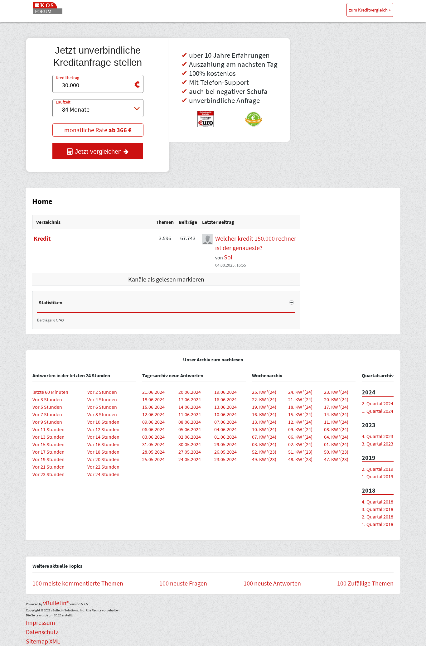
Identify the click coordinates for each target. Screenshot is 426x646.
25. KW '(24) (264, 392)
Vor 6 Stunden (102, 407)
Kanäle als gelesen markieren (166, 279)
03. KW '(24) (264, 444)
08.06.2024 (189, 422)
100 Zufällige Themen (365, 583)
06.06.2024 (153, 429)
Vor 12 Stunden (103, 429)
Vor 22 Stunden (103, 467)
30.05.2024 (189, 444)
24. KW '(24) (300, 392)
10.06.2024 (225, 414)
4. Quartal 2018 (377, 502)
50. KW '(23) (336, 452)
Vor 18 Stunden (103, 452)
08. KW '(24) (336, 429)
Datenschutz (42, 632)
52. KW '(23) (264, 452)
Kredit (42, 238)
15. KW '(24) (300, 414)
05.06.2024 (189, 429)
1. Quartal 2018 (377, 524)
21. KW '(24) (300, 399)
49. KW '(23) (264, 459)
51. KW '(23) (300, 452)
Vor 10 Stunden (103, 422)
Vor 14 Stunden (103, 437)
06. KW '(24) (300, 437)
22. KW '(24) (264, 399)
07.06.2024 (225, 422)
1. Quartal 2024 (377, 411)
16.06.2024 (225, 399)
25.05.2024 (153, 459)
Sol (228, 257)
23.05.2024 (225, 459)
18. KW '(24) (300, 407)
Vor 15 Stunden (48, 444)
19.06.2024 (225, 392)
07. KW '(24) (264, 437)
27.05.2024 (189, 452)
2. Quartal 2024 (377, 403)
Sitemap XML (43, 641)
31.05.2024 (153, 444)
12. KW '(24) (300, 422)
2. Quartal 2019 (377, 469)
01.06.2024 (225, 437)
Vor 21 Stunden (48, 467)
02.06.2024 (189, 437)
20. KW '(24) (336, 399)
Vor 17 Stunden (48, 452)
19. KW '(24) (264, 407)
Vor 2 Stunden (102, 392)
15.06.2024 (153, 407)
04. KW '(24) (336, 437)
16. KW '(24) (264, 414)
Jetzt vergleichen (98, 151)
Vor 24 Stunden (103, 474)
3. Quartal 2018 (377, 509)
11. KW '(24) (336, 422)
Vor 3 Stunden (47, 399)
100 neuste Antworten (272, 583)
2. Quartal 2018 (377, 516)
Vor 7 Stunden (47, 414)
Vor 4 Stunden (102, 399)
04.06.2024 (225, 429)
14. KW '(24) (336, 414)
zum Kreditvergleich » (369, 10)
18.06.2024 (153, 399)
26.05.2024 (225, 452)
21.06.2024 (153, 392)
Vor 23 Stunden (48, 474)
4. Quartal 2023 (377, 436)
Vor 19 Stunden (48, 459)
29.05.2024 (225, 444)
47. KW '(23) (336, 459)
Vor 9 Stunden (47, 422)
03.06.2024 (153, 437)
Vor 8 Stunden (102, 414)
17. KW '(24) (336, 407)
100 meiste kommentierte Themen (77, 583)
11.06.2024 (189, 414)
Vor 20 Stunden (103, 459)
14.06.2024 (189, 407)
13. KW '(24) (264, 422)
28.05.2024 (153, 452)
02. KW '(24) (300, 444)
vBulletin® (56, 603)
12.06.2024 (153, 414)
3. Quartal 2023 (377, 444)
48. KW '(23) (300, 459)
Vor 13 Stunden (48, 437)
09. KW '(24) (300, 429)
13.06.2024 (225, 407)
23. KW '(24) (336, 392)
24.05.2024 (189, 459)
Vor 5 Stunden (47, 407)
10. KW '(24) (264, 429)
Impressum (40, 622)
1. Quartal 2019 (377, 476)
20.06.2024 (189, 392)
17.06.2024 (189, 399)
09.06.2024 (153, 422)
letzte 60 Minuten (50, 392)
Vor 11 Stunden (48, 429)
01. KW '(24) (336, 444)
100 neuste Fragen (183, 583)
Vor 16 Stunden (103, 444)
